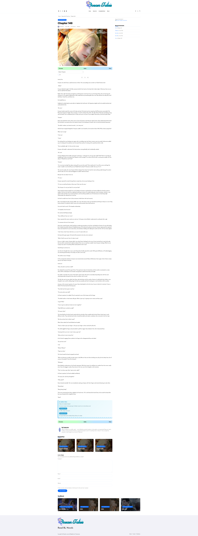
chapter (78, 26)
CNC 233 (124, 509)
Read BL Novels (65, 528)
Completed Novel (102, 11)
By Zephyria (62, 26)
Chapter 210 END (63, 448)
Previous (61, 68)
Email (59, 478)
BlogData (72, 534)
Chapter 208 (100, 448)
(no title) (121, 30)
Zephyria (66, 427)
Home (90, 11)
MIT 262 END (62, 509)
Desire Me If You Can (63, 446)
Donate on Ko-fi (63, 413)
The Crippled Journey (84, 506)
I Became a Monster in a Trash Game (66, 506)
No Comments (73, 26)
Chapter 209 (81, 448)
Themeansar (77, 534)
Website (59, 483)
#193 (102, 509)
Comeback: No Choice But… (127, 506)
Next (110, 68)
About (108, 11)
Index (85, 68)
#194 (81, 509)
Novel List (95, 11)
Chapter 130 (120, 38)
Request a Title (63, 408)
